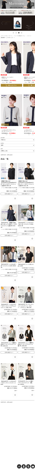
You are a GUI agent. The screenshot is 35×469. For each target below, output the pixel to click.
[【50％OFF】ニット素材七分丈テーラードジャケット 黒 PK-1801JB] (26, 333)
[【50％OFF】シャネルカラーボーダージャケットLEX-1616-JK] (26, 213)
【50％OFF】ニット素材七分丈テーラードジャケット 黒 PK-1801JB (26, 344)
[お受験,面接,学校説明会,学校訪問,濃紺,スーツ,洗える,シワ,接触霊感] (9, 171)
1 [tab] (13, 32)
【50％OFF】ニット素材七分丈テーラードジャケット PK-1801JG (8, 344)
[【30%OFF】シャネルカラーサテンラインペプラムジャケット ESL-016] (9, 294)
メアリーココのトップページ (6, 35)
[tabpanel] (17, 23)
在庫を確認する (8, 193)
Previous (2, 23)
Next (33, 23)
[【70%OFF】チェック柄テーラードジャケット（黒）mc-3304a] (26, 371)
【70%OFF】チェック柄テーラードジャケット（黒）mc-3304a (25, 383)
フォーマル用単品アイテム (19, 35)
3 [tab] (18, 32)
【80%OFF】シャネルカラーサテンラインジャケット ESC (8, 383)
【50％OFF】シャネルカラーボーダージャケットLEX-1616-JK (26, 224)
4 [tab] (21, 32)
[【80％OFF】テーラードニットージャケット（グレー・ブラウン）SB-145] (26, 294)
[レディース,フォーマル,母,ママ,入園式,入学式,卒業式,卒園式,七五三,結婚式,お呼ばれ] (9, 254)
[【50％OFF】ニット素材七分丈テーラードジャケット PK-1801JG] (9, 333)
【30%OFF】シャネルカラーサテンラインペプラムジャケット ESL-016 (8, 306)
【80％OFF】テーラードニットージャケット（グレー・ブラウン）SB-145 (26, 306)
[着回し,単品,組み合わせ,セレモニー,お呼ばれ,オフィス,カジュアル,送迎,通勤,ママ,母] (9, 213)
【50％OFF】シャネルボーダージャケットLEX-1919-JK (8, 266)
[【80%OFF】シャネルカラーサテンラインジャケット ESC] (9, 371)
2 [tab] (16, 32)
